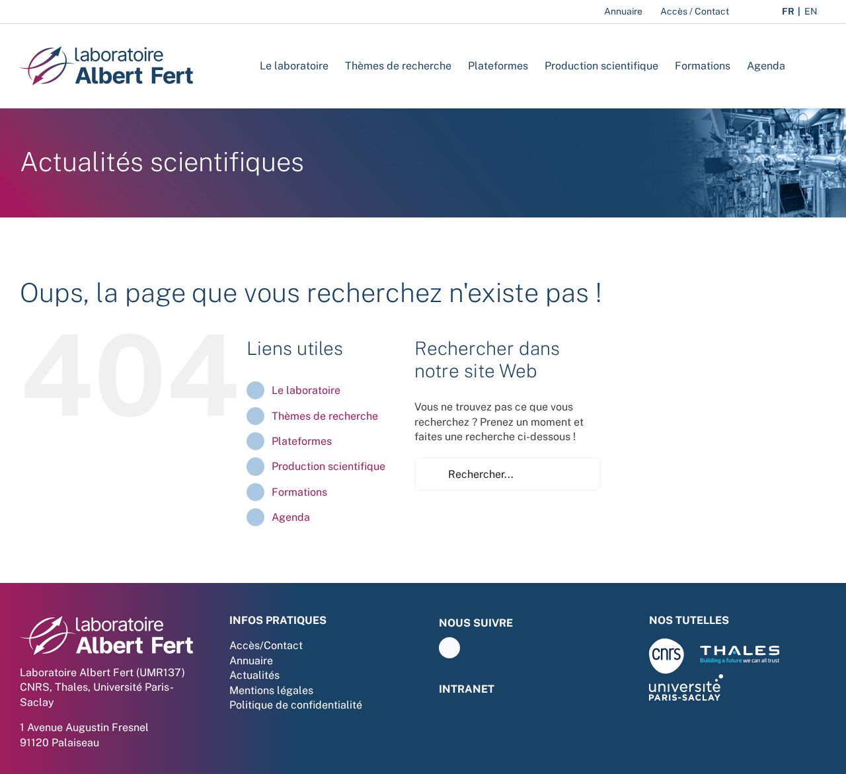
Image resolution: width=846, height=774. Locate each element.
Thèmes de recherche (325, 416)
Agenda (291, 517)
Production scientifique (328, 466)
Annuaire (251, 660)
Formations (299, 492)
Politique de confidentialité (295, 705)
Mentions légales (271, 690)
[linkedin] (449, 647)
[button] (806, 66)
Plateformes (302, 441)
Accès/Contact (266, 645)
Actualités (254, 675)
